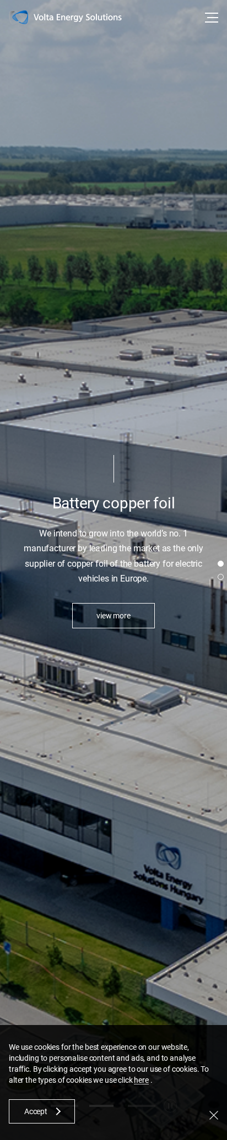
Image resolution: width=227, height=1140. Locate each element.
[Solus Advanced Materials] (78, 18)
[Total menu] (210, 18)
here (141, 1080)
